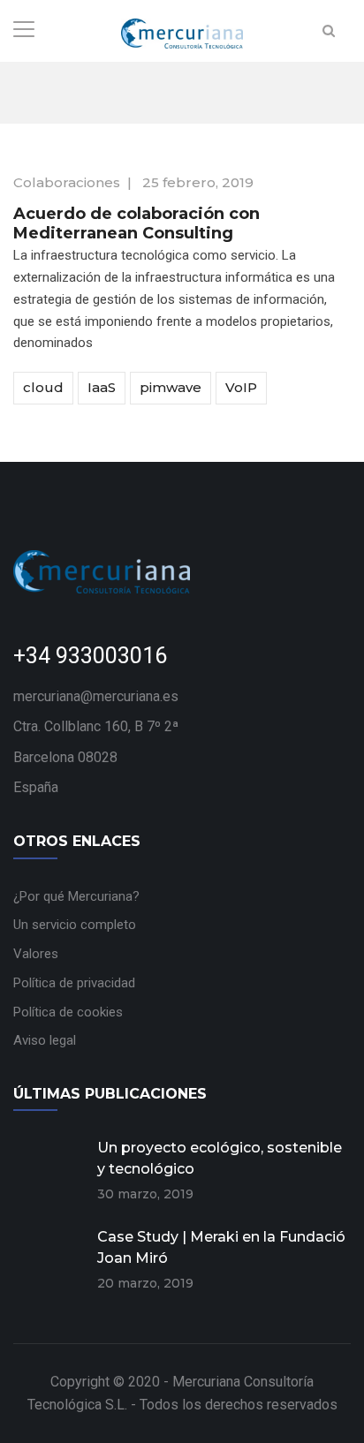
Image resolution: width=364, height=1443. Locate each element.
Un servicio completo (74, 925)
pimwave (170, 387)
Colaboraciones (66, 182)
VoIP (241, 387)
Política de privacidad (74, 983)
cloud (43, 387)
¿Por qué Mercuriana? (76, 896)
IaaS (101, 387)
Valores (35, 954)
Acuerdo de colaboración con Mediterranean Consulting (136, 223)
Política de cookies (68, 1012)
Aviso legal (44, 1040)
